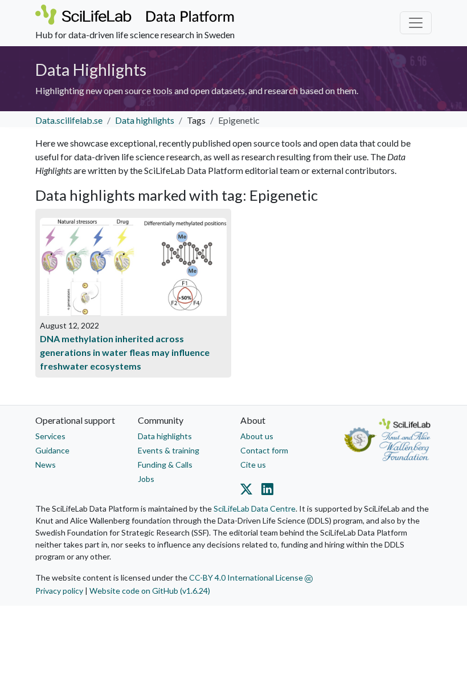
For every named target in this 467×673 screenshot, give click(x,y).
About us (256, 436)
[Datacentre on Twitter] (248, 491)
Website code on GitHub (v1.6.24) (149, 590)
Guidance (52, 450)
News (45, 464)
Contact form (264, 450)
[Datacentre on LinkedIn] (265, 491)
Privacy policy (59, 590)
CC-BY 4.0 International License (247, 577)
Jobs (146, 479)
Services (50, 436)
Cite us (253, 464)
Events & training (168, 450)
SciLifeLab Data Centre (255, 508)
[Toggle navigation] (416, 22)
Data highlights (144, 120)
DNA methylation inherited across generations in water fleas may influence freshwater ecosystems (125, 352)
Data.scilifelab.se (69, 120)
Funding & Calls (165, 464)
